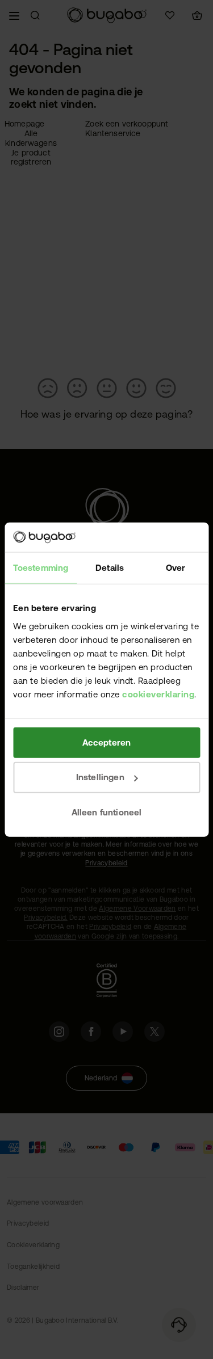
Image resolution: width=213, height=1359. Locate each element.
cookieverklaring (158, 694)
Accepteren (106, 742)
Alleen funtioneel (107, 812)
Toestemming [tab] (40, 568)
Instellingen (100, 777)
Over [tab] (175, 568)
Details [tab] (109, 568)
